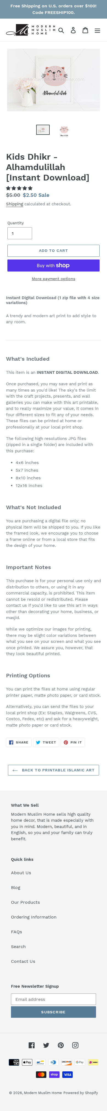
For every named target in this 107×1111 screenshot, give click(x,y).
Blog (15, 887)
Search (18, 946)
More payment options (53, 278)
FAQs (16, 931)
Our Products (25, 902)
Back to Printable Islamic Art (58, 770)
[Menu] (97, 30)
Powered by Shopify (80, 1093)
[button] (20, 188)
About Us (21, 872)
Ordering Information (34, 917)
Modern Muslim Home (43, 1093)
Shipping (14, 204)
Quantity (15, 223)
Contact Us (23, 961)
